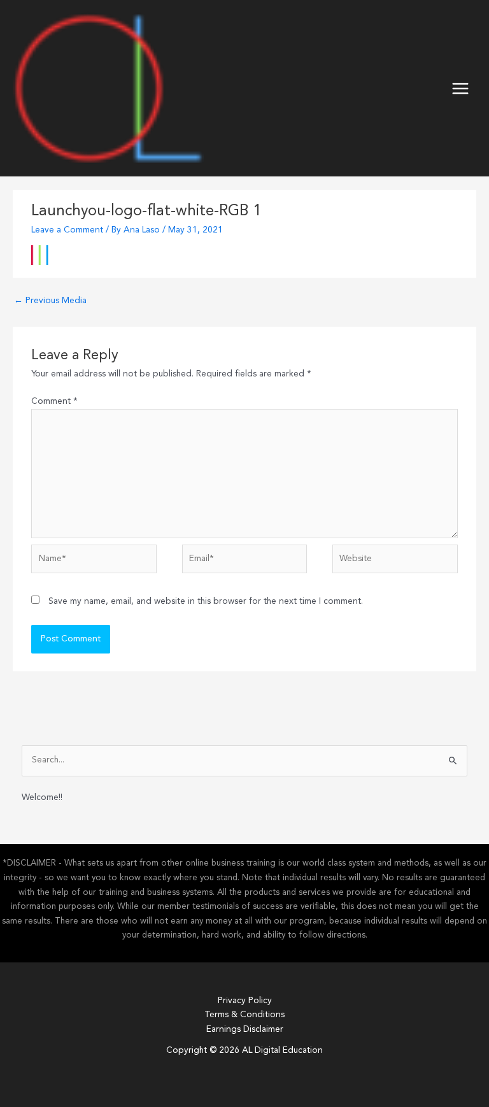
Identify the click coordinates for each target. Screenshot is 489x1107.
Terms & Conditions (244, 1015)
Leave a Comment (67, 230)
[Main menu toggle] (460, 88)
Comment (54, 401)
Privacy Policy (245, 1001)
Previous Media (50, 301)
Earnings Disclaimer (244, 1029)
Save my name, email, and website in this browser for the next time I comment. (205, 601)
